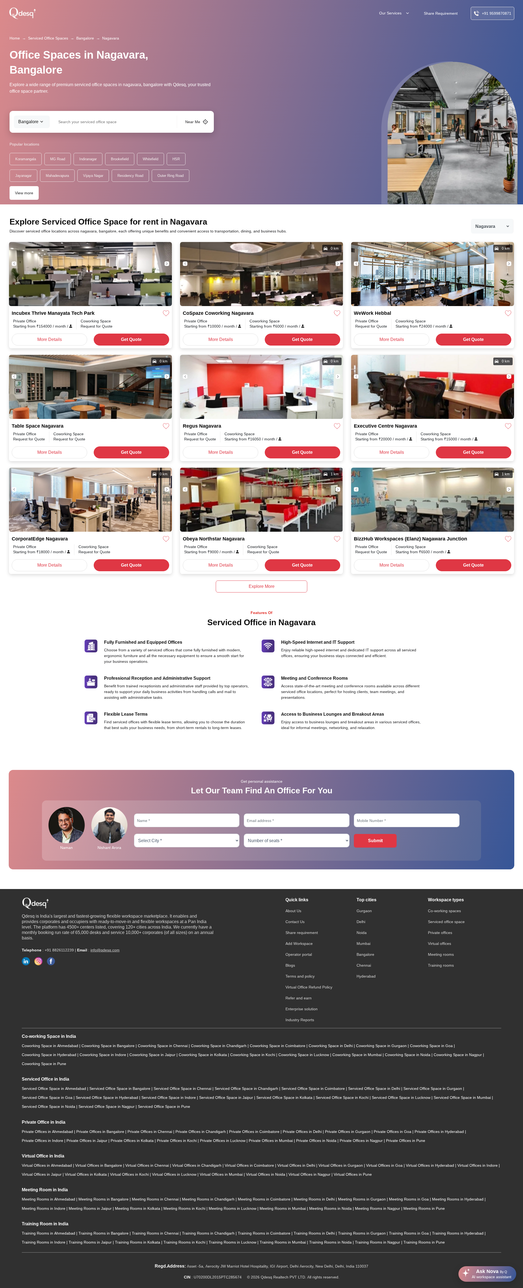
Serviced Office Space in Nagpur (107, 1106)
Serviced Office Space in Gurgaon (433, 1088)
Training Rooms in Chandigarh (209, 1233)
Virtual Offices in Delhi (296, 1165)
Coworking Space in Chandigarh (219, 1045)
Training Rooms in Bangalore (104, 1233)
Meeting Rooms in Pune (424, 1208)
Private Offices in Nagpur (362, 1140)
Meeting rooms (441, 954)
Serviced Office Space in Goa (48, 1097)
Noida (362, 932)
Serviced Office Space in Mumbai (463, 1097)
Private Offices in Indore (43, 1140)
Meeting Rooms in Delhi (315, 1199)
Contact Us (295, 921)
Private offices (440, 932)
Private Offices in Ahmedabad (48, 1131)
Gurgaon (364, 910)
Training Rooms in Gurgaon (362, 1233)
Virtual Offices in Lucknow (174, 1174)
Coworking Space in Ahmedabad (50, 1045)
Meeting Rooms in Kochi (184, 1208)
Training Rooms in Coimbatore (264, 1233)
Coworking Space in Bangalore (108, 1045)
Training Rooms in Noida (331, 1242)
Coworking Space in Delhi (331, 1045)
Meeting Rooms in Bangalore (104, 1199)
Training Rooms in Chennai (156, 1233)
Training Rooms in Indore (44, 1242)
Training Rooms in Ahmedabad (49, 1233)
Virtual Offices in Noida (266, 1174)
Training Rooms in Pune (424, 1242)
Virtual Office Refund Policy (308, 987)
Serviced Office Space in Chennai (183, 1088)
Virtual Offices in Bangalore (99, 1165)
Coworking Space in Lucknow (304, 1054)
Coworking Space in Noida (408, 1054)
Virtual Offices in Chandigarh (197, 1165)
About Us (293, 910)
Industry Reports (299, 1019)
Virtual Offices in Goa (385, 1165)
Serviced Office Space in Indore (169, 1097)
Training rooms (441, 965)
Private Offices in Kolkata (133, 1140)
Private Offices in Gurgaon (348, 1131)
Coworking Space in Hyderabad (49, 1054)
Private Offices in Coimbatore (255, 1131)
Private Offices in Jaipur (87, 1140)
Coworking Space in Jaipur (153, 1054)
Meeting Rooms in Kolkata (138, 1208)
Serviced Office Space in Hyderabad (107, 1097)
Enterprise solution (301, 1008)
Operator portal (298, 954)
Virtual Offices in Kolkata (86, 1174)
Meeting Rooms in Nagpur (378, 1208)
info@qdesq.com (105, 950)
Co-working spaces (444, 910)
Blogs (290, 965)
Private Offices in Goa (393, 1131)
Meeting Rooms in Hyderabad (458, 1199)
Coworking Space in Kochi (253, 1054)
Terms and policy (300, 976)
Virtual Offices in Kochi (130, 1174)
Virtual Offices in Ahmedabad (47, 1165)
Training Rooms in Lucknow (233, 1242)
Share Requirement (441, 13)
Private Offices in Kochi (177, 1140)
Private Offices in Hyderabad (440, 1131)
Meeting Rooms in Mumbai (283, 1208)
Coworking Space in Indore (103, 1054)
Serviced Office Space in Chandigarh (247, 1088)
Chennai (364, 965)
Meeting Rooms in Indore (44, 1208)
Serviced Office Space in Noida (49, 1106)
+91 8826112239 (59, 950)
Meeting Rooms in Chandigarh (209, 1199)
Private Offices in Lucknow (223, 1140)
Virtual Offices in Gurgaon (341, 1165)
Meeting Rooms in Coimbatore (264, 1199)
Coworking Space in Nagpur (458, 1054)
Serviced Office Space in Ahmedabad (54, 1088)
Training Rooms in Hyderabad (458, 1233)
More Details (49, 339)
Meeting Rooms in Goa (409, 1199)
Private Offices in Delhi (303, 1131)
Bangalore (85, 38)
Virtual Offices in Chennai (147, 1165)
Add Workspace (299, 943)
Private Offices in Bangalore (100, 1131)
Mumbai (363, 943)
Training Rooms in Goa (409, 1233)
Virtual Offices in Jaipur (42, 1174)
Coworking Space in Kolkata (203, 1054)
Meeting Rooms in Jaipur (91, 1208)
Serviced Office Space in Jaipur (226, 1097)
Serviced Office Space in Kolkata (285, 1097)
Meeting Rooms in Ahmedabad (49, 1199)
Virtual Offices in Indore (478, 1165)
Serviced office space (446, 921)
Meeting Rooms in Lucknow (233, 1208)
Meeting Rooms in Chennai (156, 1199)
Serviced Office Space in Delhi (374, 1088)
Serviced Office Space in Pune (164, 1106)
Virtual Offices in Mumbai (222, 1174)
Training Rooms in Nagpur (378, 1242)
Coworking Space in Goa (432, 1045)
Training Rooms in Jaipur (91, 1242)
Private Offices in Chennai (150, 1131)
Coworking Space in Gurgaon (382, 1045)
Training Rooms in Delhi (315, 1233)
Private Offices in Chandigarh (201, 1131)
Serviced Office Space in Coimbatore (313, 1088)
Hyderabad (366, 976)
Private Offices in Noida (316, 1140)
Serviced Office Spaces (48, 38)
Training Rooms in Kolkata (138, 1242)
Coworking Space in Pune (44, 1063)
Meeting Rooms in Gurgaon (362, 1199)
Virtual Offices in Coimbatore (250, 1165)
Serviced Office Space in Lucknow (401, 1097)
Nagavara (110, 38)
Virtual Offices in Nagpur (310, 1174)
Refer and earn (298, 998)
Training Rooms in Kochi (184, 1242)
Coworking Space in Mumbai (357, 1054)
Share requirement (301, 932)
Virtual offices (439, 943)
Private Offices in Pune (405, 1140)
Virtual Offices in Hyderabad (430, 1165)
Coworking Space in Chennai (163, 1045)
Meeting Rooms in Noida (331, 1208)
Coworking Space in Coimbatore (278, 1045)
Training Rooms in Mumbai (283, 1242)
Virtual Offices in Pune (353, 1174)
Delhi (361, 921)
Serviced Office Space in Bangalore (120, 1088)
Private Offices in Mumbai (271, 1140)
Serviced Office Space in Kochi (343, 1097)
